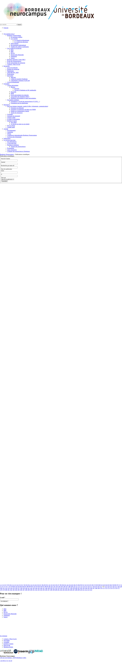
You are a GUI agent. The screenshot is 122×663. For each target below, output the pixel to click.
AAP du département (13, 82)
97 (43, 586)
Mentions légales (8, 647)
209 (79, 590)
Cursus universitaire (12, 85)
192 (36, 590)
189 (29, 590)
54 (89, 585)
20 (28, 585)
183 (14, 590)
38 (60, 585)
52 (85, 585)
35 (55, 585)
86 (24, 586)
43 (69, 585)
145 (39, 588)
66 (110, 585)
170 (101, 588)
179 (4, 590)
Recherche (7, 66)
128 (118, 586)
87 (25, 586)
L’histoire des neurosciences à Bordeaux (18, 151)
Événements (10, 148)
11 (12, 585)
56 (92, 585)
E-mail (2, 597)
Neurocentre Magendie (17, 55)
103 (57, 586)
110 (74, 586)
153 (59, 588)
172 (106, 588)
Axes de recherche (12, 67)
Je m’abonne (3, 636)
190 (31, 590)
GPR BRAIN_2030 (12, 72)
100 (49, 586)
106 (64, 586)
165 (89, 588)
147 (44, 588)
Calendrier (10, 132)
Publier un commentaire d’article (20, 111)
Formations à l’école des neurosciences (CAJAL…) (25, 101)
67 (112, 585)
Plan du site (7, 645)
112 (79, 586)
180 (6, 590)
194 (41, 590)
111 (77, 586)
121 (101, 586)
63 (105, 585)
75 (4, 586)
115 (86, 586)
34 (53, 585)
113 (81, 586)
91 (33, 586)
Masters (13, 87)
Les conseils (14, 38)
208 (76, 590)
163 (84, 588)
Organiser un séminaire (17, 108)
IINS (12, 50)
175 (114, 588)
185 (19, 590)
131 (4, 588)
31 (47, 585)
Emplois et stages (12, 121)
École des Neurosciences (14, 61)
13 (15, 585)
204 (66, 590)
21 (30, 585)
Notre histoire (14, 43)
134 (11, 588)
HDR (12, 93)
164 (86, 588)
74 (2, 586)
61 (101, 585)
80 (13, 586)
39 (62, 585)
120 (98, 586)
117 (91, 586)
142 (31, 588)
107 (67, 586)
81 (15, 586)
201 (59, 590)
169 (99, 588)
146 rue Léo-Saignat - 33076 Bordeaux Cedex (13, 657)
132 (6, 588)
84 (20, 586)
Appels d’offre (11, 117)
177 (119, 588)
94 (38, 586)
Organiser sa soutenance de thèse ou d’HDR (23, 109)
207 (74, 590)
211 (84, 590)
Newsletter (7, 640)
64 (106, 585)
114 (84, 586)
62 (103, 585)
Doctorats (13, 92)
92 (34, 586)
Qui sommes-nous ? (9, 34)
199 (54, 590)
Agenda (6, 129)
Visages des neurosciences (18, 146)
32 (49, 585)
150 (51, 588)
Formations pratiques (13, 100)
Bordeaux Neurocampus (14, 35)
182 (11, 590)
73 (0, 586)
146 (41, 588)
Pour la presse (11, 125)
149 (49, 588)
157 (69, 588)
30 (46, 585)
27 (40, 585)
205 (69, 590)
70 (117, 585)
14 (17, 585)
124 (108, 586)
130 (1, 588)
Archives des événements (14, 137)
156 (66, 588)
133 (9, 588)
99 (47, 586)
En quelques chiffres (16, 37)
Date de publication (6, 169)
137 (19, 588)
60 (99, 585)
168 (96, 588)
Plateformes (10, 71)
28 (42, 585)
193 (39, 590)
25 (37, 585)
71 (119, 585)
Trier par (3, 177)
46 (74, 585)
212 (86, 590)
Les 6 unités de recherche (14, 48)
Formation (6, 84)
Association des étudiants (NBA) (20, 96)
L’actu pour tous (11, 143)
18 (24, 585)
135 (14, 588)
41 (65, 585)
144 (36, 588)
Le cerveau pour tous (9, 140)
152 (56, 588)
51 (83, 585)
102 (54, 586)
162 (81, 588)
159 (74, 588)
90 (31, 586)
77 (8, 586)
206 (71, 590)
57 (94, 585)
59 (98, 585)
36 (56, 585)
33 (51, 585)
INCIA (13, 53)
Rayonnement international (18, 45)
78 (9, 586)
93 (36, 586)
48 (78, 585)
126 (113, 586)
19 (26, 585)
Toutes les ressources (17, 112)
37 (58, 585)
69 (115, 585)
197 (49, 590)
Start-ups (13, 77)
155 (64, 588)
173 (109, 588)
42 (67, 585)
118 (93, 586)
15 (19, 585)
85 (22, 586)
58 (96, 585)
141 (29, 588)
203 (64, 590)
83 (18, 586)
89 (29, 586)
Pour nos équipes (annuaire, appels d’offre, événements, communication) (27, 106)
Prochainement (11, 130)
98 (45, 586)
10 (10, 585)
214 (91, 590)
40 (64, 585)
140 (26, 588)
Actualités (10, 114)
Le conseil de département (21, 40)
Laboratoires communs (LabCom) (20, 80)
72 (121, 585)
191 (34, 590)
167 (94, 588)
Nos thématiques (12, 141)
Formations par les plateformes (19, 103)
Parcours (16, 88)
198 (51, 590)
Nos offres (14, 122)
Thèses (9, 133)
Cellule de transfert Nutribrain (19, 79)
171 (104, 588)
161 (79, 588)
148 (46, 588)
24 (35, 585)
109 (72, 586)
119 (96, 586)
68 (114, 585)
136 (16, 588)
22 (31, 585)
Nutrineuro (14, 56)
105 (62, 586)
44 (71, 585)
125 (111, 586)
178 (1, 590)
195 (44, 590)
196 (46, 590)
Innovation (10, 75)
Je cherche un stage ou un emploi (20, 124)
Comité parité (11, 127)
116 (89, 586)
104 (59, 586)
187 (24, 590)
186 (21, 590)
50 (81, 585)
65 (108, 585)
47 (76, 585)
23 (33, 585)
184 (16, 590)
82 (17, 586)
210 (81, 590)
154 (61, 588)
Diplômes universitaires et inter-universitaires (23, 98)
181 (9, 590)
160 (76, 588)
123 (106, 586)
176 (116, 588)
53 (87, 585)
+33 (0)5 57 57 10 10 (6, 660)
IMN (12, 51)
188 (26, 590)
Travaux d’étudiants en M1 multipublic (25, 90)
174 (111, 588)
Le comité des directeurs (21, 42)
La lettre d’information (13, 119)
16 (21, 585)
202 (61, 590)
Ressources (7, 104)
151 (54, 588)
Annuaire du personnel (13, 116)
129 (121, 586)
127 (116, 586)
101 (52, 586)
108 (69, 586)
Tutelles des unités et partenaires (20, 46)
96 (42, 586)
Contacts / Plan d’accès (13, 64)
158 (71, 588)
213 (88, 590)
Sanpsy (13, 58)
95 (40, 586)
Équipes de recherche (13, 69)
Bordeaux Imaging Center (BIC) (16, 59)
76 (6, 586)
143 (34, 588)
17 (22, 585)
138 (21, 588)
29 (44, 585)
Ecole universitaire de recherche (16, 63)
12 (14, 585)
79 (11, 586)
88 (27, 586)
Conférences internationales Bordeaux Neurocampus (22, 135)
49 (80, 585)
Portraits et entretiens (13, 145)
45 (73, 585)
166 (91, 588)
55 (90, 585)
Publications (10, 74)
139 (24, 588)
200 (56, 590)
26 (39, 585)
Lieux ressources (12, 150)
